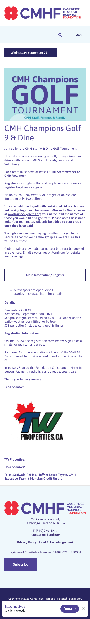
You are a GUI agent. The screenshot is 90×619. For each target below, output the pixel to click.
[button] (60, 35)
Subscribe (20, 564)
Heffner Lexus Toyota (52, 475)
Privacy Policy (26, 542)
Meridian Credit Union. (46, 478)
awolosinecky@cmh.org (48, 252)
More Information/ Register (45, 275)
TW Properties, (14, 459)
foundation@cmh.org (45, 534)
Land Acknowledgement (56, 542)
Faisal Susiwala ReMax (20, 475)
